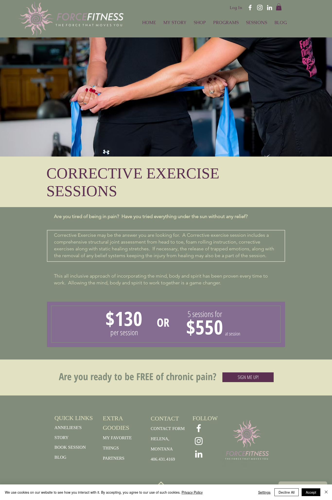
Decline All (287, 492)
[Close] (326, 492)
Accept (311, 492)
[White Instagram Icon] (259, 7)
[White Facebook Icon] (250, 7)
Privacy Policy (192, 492)
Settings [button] (264, 492)
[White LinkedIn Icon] (269, 7)
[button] (279, 6)
